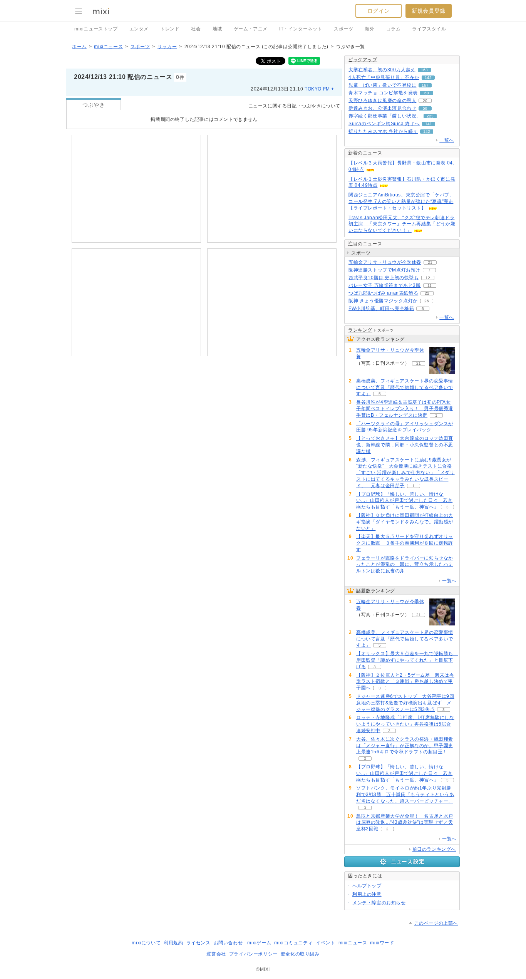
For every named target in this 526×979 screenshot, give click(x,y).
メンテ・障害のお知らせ (379, 902)
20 (425, 101)
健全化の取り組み (300, 954)
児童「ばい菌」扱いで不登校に (382, 85)
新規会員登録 (429, 11)
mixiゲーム (259, 942)
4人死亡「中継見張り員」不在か (383, 77)
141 (428, 124)
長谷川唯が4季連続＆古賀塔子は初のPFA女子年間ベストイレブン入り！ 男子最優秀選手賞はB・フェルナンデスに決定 (404, 408)
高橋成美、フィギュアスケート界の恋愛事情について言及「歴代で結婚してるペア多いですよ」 (404, 387)
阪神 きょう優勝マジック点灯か (383, 300)
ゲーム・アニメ (251, 29)
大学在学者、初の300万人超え (381, 69)
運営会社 (216, 954)
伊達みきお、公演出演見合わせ (382, 108)
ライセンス (198, 942)
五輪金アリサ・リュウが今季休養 (384, 262)
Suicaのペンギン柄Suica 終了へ (384, 123)
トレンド (169, 29)
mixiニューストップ (96, 29)
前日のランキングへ (434, 849)
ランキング (360, 330)
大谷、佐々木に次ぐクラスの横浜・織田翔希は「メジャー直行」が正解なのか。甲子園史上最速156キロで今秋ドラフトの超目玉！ (404, 745)
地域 (217, 29)
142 (428, 77)
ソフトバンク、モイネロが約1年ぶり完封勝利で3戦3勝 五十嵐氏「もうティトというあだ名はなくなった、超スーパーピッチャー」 (405, 794)
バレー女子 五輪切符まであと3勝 (384, 285)
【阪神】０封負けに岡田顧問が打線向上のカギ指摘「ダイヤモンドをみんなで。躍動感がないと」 (404, 522)
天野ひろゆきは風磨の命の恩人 (382, 100)
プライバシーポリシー (253, 954)
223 (430, 116)
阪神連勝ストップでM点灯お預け (384, 270)
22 (427, 293)
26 (426, 301)
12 (427, 278)
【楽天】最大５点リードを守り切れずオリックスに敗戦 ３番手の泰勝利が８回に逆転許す (404, 543)
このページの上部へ (436, 923)
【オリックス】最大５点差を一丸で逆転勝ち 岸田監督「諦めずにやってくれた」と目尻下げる (407, 660)
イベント (325, 942)
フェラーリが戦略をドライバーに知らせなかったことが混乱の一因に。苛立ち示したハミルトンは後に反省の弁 (404, 564)
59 (425, 108)
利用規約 (173, 942)
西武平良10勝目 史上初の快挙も (383, 277)
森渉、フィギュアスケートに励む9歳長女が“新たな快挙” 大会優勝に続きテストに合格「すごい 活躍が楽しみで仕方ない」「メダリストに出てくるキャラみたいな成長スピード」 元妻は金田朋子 (405, 472)
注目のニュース (365, 243)
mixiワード (382, 942)
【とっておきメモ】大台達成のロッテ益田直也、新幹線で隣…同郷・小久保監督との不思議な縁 (404, 445)
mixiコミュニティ (293, 942)
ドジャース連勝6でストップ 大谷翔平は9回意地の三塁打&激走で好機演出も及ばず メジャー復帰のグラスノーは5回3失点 (405, 703)
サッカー (167, 46)
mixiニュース (108, 46)
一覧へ (446, 140)
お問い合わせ (228, 942)
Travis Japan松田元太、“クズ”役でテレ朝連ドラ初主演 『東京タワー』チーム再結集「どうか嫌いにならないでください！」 (401, 224)
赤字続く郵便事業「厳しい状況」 (384, 116)
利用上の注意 (367, 894)
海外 (369, 29)
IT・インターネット (300, 29)
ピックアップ (362, 59)
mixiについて (146, 942)
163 (424, 70)
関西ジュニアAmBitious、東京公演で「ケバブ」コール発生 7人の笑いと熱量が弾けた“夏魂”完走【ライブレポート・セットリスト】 (401, 201)
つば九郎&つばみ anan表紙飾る (383, 293)
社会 (196, 29)
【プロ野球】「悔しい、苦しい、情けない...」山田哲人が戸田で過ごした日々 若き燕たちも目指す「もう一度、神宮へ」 (404, 500)
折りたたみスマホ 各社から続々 (383, 131)
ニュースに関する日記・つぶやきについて (294, 106)
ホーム (79, 46)
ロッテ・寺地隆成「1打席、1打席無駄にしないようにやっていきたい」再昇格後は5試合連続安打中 (405, 724)
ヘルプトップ (367, 885)
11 (429, 285)
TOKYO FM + (319, 89)
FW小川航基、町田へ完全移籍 (381, 308)
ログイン (378, 11)
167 (425, 85)
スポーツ (343, 29)
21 (430, 262)
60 (426, 93)
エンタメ (139, 29)
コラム (393, 29)
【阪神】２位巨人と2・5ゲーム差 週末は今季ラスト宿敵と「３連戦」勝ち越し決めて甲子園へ (405, 681)
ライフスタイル (429, 29)
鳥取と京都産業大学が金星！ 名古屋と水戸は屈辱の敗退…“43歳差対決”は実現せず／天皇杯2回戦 (404, 822)
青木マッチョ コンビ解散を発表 (383, 93)
